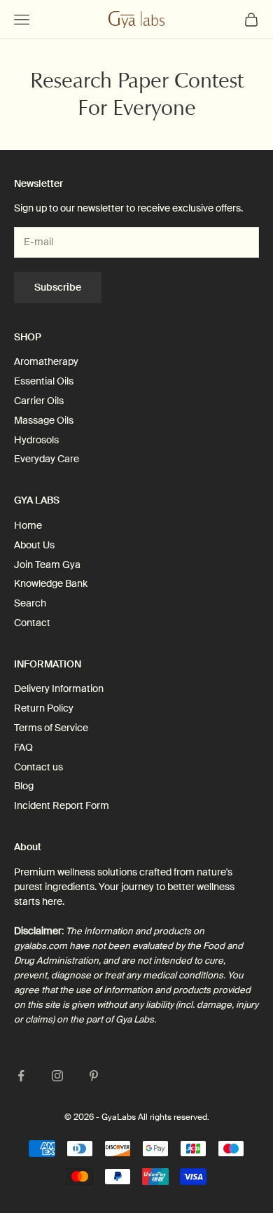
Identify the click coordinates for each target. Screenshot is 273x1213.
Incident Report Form (61, 805)
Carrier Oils (39, 400)
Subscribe (57, 287)
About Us (34, 545)
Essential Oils (44, 381)
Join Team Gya (47, 564)
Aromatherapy (46, 361)
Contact (32, 622)
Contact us (38, 767)
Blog (24, 785)
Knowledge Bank (51, 583)
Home (28, 525)
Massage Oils (44, 420)
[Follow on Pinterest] (94, 1076)
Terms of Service (51, 727)
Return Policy (44, 708)
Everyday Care (46, 458)
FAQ (23, 747)
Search (30, 603)
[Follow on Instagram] (57, 1076)
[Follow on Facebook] (21, 1076)
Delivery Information (59, 688)
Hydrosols (36, 440)
